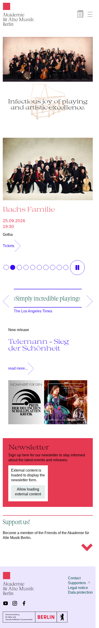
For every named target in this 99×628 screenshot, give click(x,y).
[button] (6, 265)
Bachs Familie (29, 207)
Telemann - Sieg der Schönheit (38, 342)
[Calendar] (80, 14)
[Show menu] (90, 14)
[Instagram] (14, 603)
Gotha (8, 232)
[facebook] (24, 603)
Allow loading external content (28, 489)
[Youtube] (5, 603)
